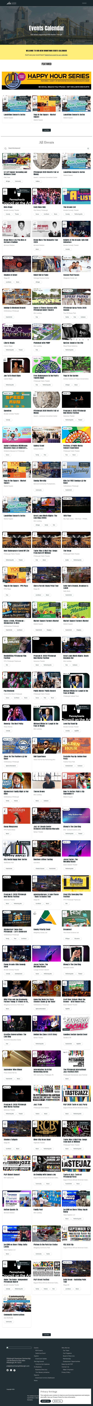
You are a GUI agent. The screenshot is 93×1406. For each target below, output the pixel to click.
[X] (11, 1370)
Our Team (66, 1350)
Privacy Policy (66, 1372)
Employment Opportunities (71, 1361)
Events (36, 1348)
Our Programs (67, 1353)
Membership (67, 1359)
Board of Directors (69, 1356)
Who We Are (66, 1348)
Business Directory (41, 1370)
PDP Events (39, 1350)
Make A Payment (68, 1370)
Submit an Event (40, 1353)
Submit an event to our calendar (56, 55)
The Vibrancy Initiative (42, 1372)
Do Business (38, 1367)
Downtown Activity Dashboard (44, 1378)
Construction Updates (42, 1364)
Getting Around (39, 1361)
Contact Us (65, 1367)
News (36, 1380)
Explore (36, 1356)
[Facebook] (8, 1370)
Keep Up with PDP (67, 1364)
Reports (36, 1375)
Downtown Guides (41, 1359)
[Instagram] (14, 1370)
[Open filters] (88, 148)
